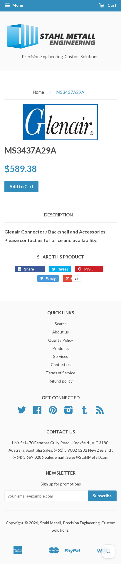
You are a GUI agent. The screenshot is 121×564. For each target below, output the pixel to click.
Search (61, 323)
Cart (112, 5)
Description (58, 214)
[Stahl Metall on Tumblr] (84, 412)
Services (60, 356)
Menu (17, 5)
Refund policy (60, 381)
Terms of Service (60, 373)
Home (38, 92)
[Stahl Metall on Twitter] (21, 412)
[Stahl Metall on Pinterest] (52, 412)
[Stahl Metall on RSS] (99, 412)
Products (60, 348)
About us (60, 332)
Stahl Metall (50, 522)
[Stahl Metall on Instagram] (68, 412)
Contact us (60, 364)
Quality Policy (60, 340)
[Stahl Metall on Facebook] (37, 412)
